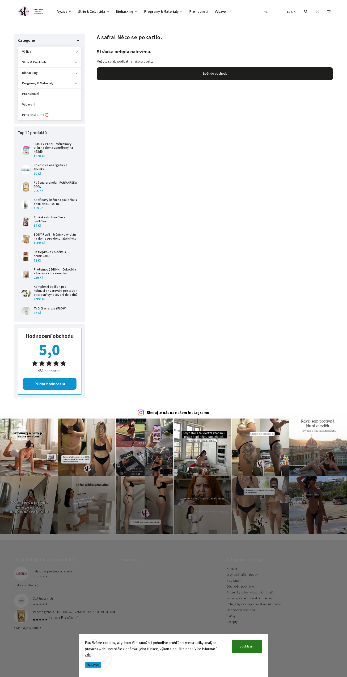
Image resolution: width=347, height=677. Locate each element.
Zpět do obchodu (215, 73)
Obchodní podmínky (240, 586)
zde (88, 654)
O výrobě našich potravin (243, 574)
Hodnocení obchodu (241, 610)
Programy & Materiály (37, 83)
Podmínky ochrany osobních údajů (250, 592)
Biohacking (30, 73)
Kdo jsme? (234, 580)
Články (231, 616)
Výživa (26, 51)
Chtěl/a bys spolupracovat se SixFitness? (254, 604)
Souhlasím (247, 646)
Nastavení (93, 664)
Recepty (232, 622)
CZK (290, 12)
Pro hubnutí (30, 94)
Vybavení (28, 104)
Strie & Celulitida (34, 62)
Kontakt (232, 569)
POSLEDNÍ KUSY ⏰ (35, 115)
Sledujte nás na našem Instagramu (178, 413)
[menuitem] (66, 12)
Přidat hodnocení (49, 383)
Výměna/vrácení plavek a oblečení (249, 598)
